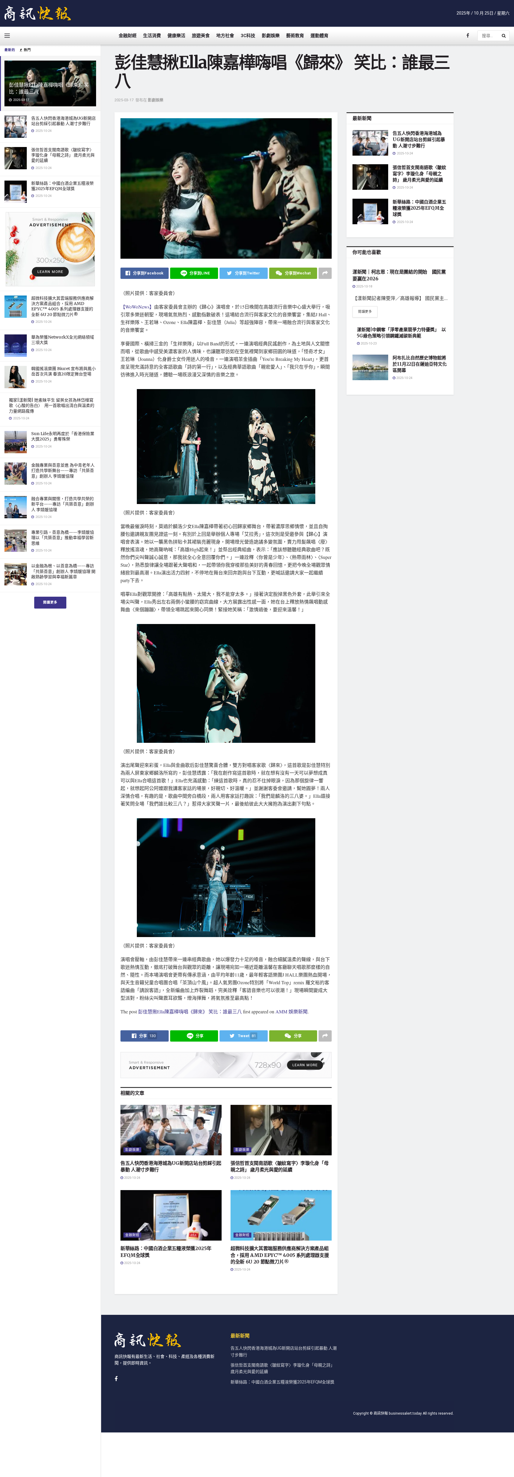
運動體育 (319, 35)
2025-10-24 (131, 1177)
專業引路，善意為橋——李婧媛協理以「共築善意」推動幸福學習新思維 (62, 538)
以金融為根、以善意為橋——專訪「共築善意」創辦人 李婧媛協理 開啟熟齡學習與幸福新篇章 (63, 571)
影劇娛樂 (271, 35)
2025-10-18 (363, 286)
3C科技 (248, 35)
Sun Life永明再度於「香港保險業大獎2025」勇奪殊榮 (62, 436)
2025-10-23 (368, 343)
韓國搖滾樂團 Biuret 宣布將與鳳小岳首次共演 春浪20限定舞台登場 (63, 371)
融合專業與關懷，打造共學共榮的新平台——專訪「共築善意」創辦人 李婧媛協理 (62, 504)
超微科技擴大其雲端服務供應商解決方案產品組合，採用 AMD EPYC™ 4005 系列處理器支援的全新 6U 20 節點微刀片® (62, 306)
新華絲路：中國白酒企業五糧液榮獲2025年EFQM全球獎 (62, 186)
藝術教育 (295, 35)
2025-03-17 (124, 100)
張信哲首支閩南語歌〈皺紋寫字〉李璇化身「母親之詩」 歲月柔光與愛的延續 (63, 155)
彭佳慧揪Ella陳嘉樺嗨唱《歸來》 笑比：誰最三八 (190, 1011)
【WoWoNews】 (137, 307)
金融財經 (128, 35)
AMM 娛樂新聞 (291, 1011)
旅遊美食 (201, 35)
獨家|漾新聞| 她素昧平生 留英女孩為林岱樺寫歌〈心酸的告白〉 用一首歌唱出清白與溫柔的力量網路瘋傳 (51, 405)
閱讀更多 (50, 602)
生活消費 (152, 35)
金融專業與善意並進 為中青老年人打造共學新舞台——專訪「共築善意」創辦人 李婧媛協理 (63, 470)
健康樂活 (176, 35)
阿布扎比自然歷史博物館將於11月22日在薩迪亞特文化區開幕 (420, 364)
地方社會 (225, 35)
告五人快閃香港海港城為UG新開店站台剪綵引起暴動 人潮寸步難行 (63, 121)
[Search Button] (504, 35)
